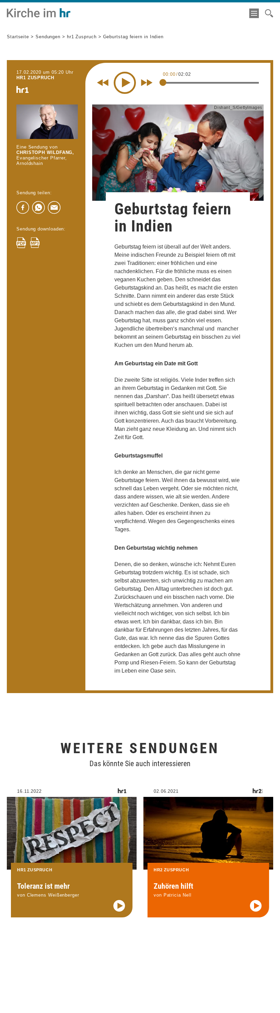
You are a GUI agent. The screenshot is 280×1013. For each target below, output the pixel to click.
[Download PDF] (21, 242)
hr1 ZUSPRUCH (35, 77)
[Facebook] (22, 207)
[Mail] (54, 207)
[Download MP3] (35, 242)
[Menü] (254, 13)
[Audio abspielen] (119, 906)
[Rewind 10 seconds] (103, 82)
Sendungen (48, 36)
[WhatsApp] (38, 207)
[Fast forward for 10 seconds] (147, 82)
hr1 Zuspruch (82, 36)
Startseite (18, 36)
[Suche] (269, 13)
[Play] (125, 83)
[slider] (162, 82)
